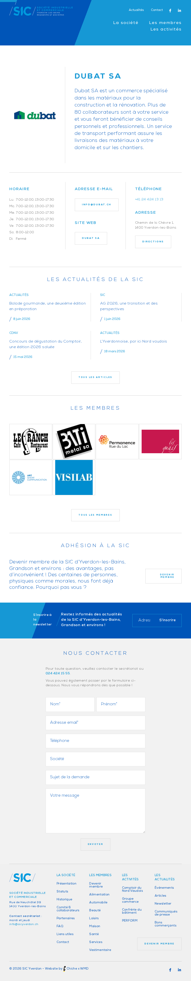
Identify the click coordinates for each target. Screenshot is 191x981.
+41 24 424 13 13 (149, 199)
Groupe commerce (130, 900)
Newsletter (163, 903)
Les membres (165, 23)
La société (126, 23)
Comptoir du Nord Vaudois (132, 889)
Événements (164, 887)
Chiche (72, 968)
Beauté (95, 910)
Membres (33, 50)
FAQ (60, 926)
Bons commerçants (165, 924)
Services (95, 942)
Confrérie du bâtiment (132, 911)
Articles (160, 895)
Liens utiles (65, 934)
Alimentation (99, 894)
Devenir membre (96, 885)
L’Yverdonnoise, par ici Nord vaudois (133, 341)
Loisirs (94, 918)
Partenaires (66, 918)
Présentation (66, 883)
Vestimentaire (100, 950)
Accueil (15, 50)
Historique (64, 899)
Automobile (98, 902)
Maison (94, 926)
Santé (94, 934)
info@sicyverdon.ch (23, 924)
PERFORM (130, 920)
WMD (84, 968)
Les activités (166, 29)
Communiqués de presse (166, 913)
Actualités (136, 10)
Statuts (62, 891)
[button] (170, 10)
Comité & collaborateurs (68, 909)
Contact (157, 10)
